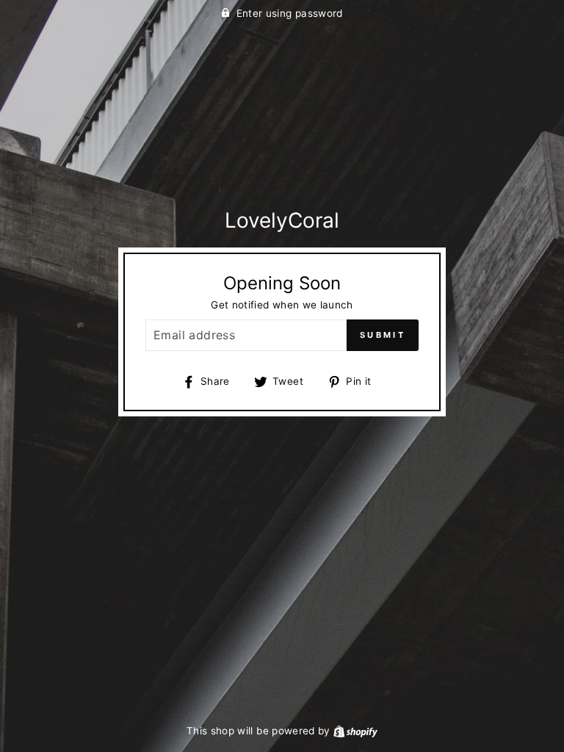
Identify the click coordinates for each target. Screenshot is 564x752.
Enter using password (289, 13)
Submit (382, 335)
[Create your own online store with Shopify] (355, 731)
